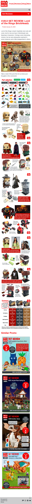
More (29, 4)
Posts (11, 4)
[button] (16, 14)
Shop (24, 4)
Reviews (18, 4)
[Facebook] (27, 500)
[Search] (29, 9)
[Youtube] (30, 500)
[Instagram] (25, 500)
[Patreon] (23, 500)
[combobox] (14, 9)
